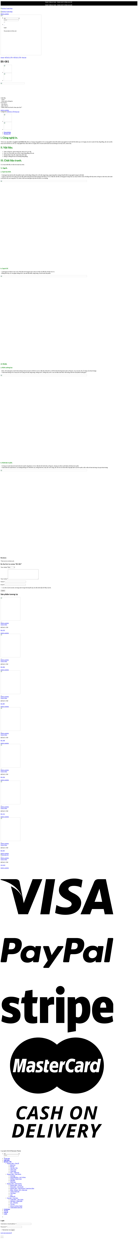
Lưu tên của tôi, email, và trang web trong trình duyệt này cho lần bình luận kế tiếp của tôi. (26, 587)
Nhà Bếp (12, 1180)
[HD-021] (5, 855)
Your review (4, 579)
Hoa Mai (12, 1175)
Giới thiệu (7, 1160)
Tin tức (6, 1210)
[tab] (58, 132)
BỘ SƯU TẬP (9, 57)
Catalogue (7, 1209)
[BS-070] (10, 620)
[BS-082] (8, 72)
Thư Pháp (13, 1193)
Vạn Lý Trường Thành (16, 1206)
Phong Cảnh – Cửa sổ (16, 1185)
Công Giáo (13, 1171)
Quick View (4, 624)
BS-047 (3, 850)
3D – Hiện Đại (14, 1202)
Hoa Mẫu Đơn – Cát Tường (18, 1177)
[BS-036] (10, 767)
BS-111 (3, 814)
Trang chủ (7, 1158)
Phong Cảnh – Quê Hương (14, 1183)
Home (2, 57)
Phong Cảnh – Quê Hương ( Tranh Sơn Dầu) (22, 1188)
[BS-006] (10, 657)
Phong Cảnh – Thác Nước (14, 1174)
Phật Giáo (13, 1182)
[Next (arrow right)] (2, 1237)
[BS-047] (10, 840)
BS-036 (3, 777)
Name (3, 581)
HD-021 (3, 865)
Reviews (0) (7, 133)
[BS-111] (10, 803)
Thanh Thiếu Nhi (14, 1191)
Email (2, 584)
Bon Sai (24, 57)
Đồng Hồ (12, 1196)
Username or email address (8, 1224)
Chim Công (13, 1169)
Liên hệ (6, 1212)
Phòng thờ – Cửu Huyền (16, 1187)
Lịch (11, 1194)
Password (4, 1227)
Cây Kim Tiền (14, 1168)
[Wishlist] (1, 695)
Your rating (4, 567)
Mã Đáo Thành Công (16, 1179)
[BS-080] (8, 80)
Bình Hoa (12, 1165)
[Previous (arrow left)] (1, 1237)
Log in (12, 1230)
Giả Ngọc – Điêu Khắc (16, 1201)
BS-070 (3, 630)
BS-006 (3, 667)
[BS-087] (10, 693)
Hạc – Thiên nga (14, 1172)
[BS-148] (10, 730)
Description (7, 132)
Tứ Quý (12, 1204)
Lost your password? (6, 1233)
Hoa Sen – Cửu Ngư (12, 1198)
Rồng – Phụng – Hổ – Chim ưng (18, 1190)
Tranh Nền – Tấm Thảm (16, 1199)
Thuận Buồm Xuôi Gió (16, 1207)
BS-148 (3, 740)
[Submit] (4, 1157)
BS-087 (3, 703)
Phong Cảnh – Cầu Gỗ (13, 1163)
